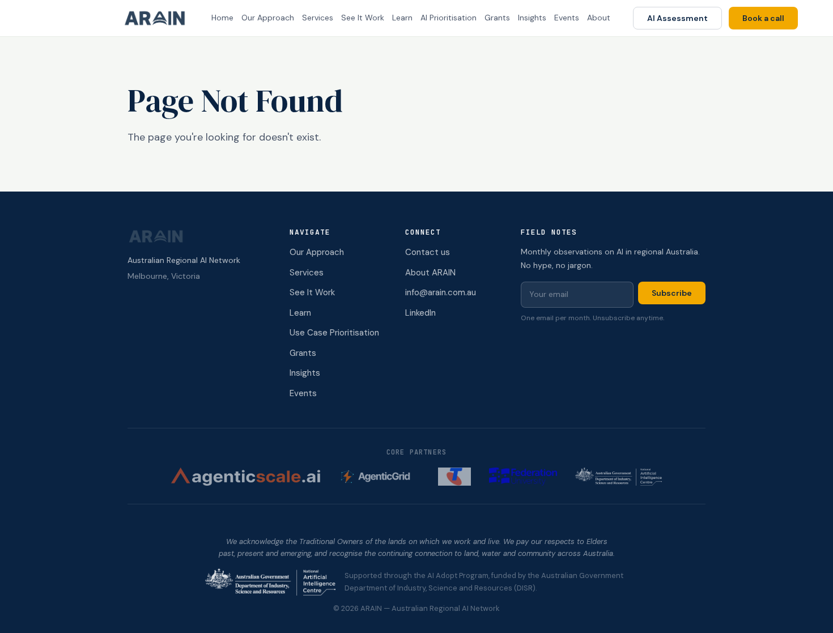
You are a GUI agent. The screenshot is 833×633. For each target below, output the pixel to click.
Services (317, 17)
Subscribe (672, 293)
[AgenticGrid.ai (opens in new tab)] (379, 477)
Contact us (427, 252)
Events (566, 17)
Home (222, 17)
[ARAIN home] (159, 18)
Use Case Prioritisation (334, 332)
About (598, 17)
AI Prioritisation (448, 17)
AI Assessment (677, 18)
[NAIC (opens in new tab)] (618, 477)
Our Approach (267, 17)
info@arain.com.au (440, 292)
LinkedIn (420, 312)
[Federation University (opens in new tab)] (523, 477)
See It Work (362, 17)
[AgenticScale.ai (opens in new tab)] (246, 477)
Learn (402, 17)
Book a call (763, 18)
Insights (532, 17)
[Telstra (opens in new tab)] (454, 477)
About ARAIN (430, 272)
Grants (497, 17)
